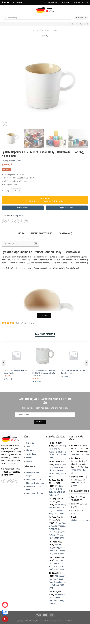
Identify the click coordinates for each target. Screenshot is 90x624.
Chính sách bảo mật (34, 493)
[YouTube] (8, 2)
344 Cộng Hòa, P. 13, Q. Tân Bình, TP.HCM (56, 489)
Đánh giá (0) (65, 233)
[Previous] (6, 83)
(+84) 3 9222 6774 (82, 2)
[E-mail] (5, 2)
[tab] (21, 233)
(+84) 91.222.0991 (56, 569)
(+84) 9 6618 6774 (56, 554)
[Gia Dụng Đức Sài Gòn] (45, 10)
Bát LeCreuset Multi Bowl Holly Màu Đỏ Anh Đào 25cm (73, 372)
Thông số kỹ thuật (41, 233)
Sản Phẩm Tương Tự (45, 334)
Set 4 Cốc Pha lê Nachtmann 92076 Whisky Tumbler (15, 372)
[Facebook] (2, 2)
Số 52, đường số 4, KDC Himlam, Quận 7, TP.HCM (57, 508)
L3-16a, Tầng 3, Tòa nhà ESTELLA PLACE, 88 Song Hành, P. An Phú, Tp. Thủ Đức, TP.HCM (57, 529)
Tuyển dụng (31, 454)
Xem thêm (44, 316)
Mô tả (21, 233)
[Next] (83, 83)
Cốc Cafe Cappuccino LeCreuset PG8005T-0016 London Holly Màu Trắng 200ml (43, 373)
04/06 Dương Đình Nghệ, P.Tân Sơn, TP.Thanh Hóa (57, 563)
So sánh (6, 170)
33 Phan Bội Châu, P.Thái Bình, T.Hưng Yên (57, 597)
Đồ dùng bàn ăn (50, 30)
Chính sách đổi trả (33, 479)
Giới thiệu (30, 443)
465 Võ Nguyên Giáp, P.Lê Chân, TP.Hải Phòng (57, 548)
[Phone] (5, 619)
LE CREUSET (18, 161)
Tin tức (29, 446)
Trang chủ (37, 30)
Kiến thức (73, 24)
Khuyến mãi (84, 24)
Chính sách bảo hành (35, 483)
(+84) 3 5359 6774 (56, 538)
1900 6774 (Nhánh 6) (80, 454)
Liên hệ (29, 461)
